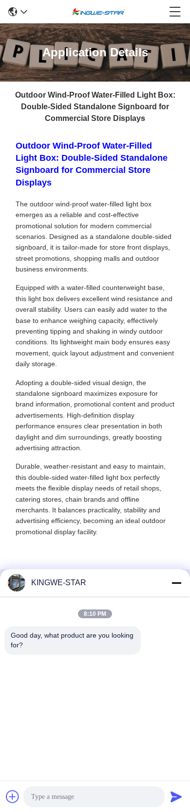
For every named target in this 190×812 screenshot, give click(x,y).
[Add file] (12, 796)
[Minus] (176, 583)
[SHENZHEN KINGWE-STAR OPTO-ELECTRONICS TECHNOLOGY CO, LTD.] (98, 11)
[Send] (176, 796)
